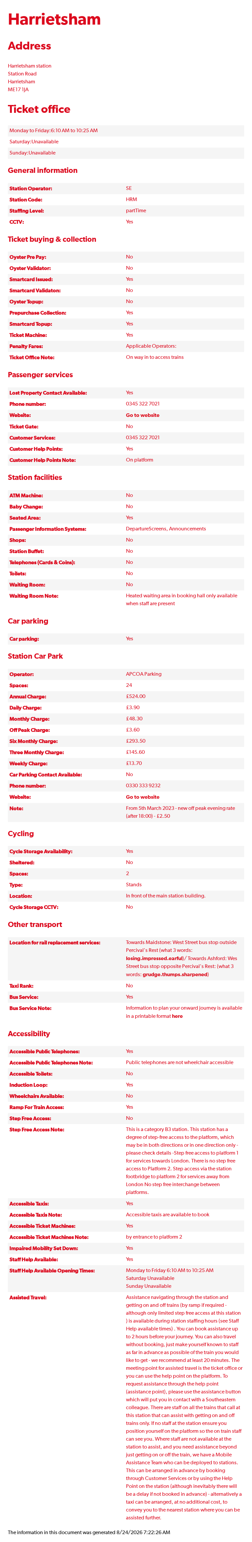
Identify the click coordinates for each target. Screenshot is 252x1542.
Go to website (142, 415)
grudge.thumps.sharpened (175, 974)
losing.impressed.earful (154, 958)
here (177, 1016)
